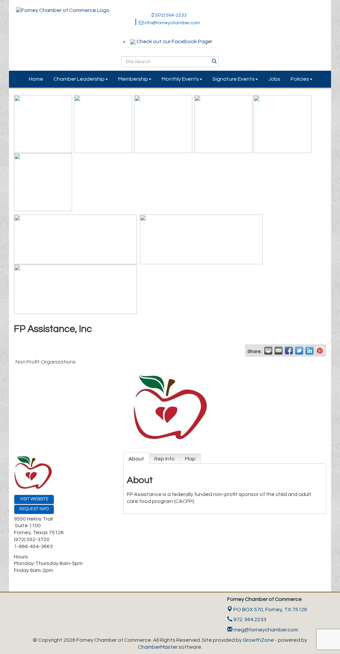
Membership (133, 79)
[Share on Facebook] (289, 351)
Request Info (34, 509)
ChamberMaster (158, 647)
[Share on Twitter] (299, 351)
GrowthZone (258, 640)
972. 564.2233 (249, 619)
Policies (300, 79)
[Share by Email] (279, 351)
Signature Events (233, 79)
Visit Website (34, 499)
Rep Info (164, 458)
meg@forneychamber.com (265, 629)
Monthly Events (180, 79)
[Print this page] (268, 351)
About (136, 458)
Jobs (274, 79)
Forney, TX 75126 (270, 609)
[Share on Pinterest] (320, 351)
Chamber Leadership (79, 79)
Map (190, 458)
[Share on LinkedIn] (309, 351)
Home (36, 79)
